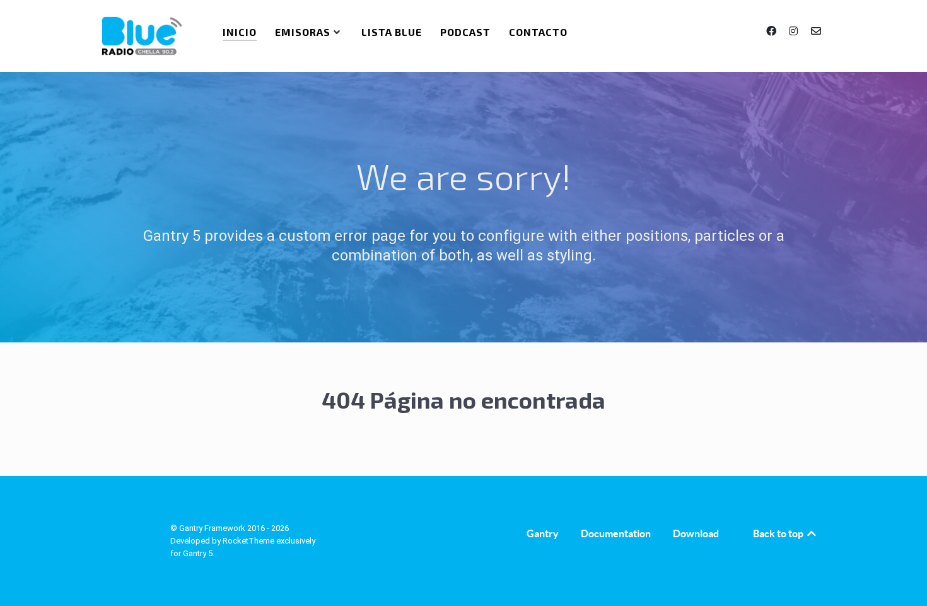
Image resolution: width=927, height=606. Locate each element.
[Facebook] (773, 31)
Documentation (616, 533)
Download (696, 533)
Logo (114, 531)
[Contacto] (816, 31)
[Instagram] (795, 31)
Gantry (543, 533)
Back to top (779, 533)
